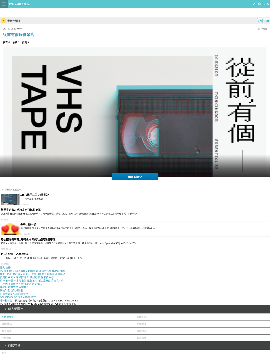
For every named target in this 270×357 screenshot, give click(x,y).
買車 (2, 280)
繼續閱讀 (133, 177)
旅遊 (40, 277)
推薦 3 (25, 42)
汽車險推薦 (20, 280)
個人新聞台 (24, 274)
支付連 (14, 277)
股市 (15, 274)
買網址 (4, 287)
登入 (2, 267)
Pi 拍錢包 (32, 277)
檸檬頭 (264, 29)
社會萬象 (7, 338)
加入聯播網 (48, 274)
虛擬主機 (13, 287)
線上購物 (20, 270)
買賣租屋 (5, 277)
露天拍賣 (47, 270)
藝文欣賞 (7, 331)
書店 (38, 270)
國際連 (22, 277)
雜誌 (40, 280)
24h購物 (30, 270)
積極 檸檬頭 (13, 20)
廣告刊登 (36, 274)
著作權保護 (6, 300)
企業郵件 (24, 287)
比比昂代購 (58, 270)
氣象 (9, 274)
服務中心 (49, 277)
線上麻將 (32, 280)
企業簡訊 (37, 284)
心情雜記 (7, 324)
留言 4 (6, 42)
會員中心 (59, 280)
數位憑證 (26, 284)
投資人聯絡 (24, 297)
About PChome (8, 297)
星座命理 (48, 280)
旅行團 (9, 280)
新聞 (2, 274)
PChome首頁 (7, 270)
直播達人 (16, 284)
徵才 (33, 297)
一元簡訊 (5, 284)
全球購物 (60, 274)
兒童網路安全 (20, 293)
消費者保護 (6, 293)
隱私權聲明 (17, 290)
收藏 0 (16, 42)
